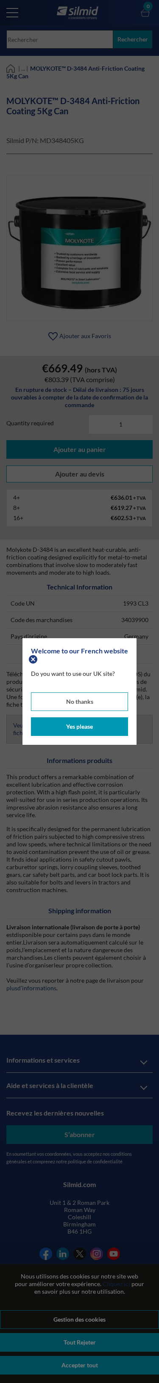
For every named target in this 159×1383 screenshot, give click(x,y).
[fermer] (34, 658)
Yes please (79, 726)
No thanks (79, 701)
